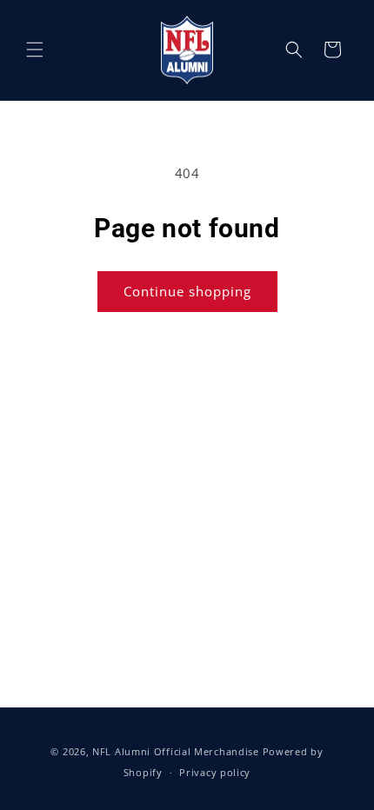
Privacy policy (214, 772)
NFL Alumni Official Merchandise (175, 751)
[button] (35, 49)
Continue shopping (187, 291)
